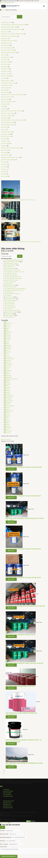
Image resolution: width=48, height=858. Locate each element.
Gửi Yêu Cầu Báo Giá (9, 856)
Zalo (10, 822)
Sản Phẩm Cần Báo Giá (5, 837)
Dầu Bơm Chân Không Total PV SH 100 (20, 686)
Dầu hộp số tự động (7, 807)
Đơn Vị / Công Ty (4, 844)
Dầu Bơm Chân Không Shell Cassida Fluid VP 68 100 (25, 606)
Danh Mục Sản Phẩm (8, 791)
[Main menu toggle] (44, 6)
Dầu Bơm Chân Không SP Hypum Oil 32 (20, 634)
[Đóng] (2, 827)
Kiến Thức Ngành (7, 792)
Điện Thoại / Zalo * (4, 834)
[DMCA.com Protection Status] (31, 821)
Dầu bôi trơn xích (7, 802)
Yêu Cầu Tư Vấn (6, 439)
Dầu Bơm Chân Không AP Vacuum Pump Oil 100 (24, 467)
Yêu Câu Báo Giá (7, 794)
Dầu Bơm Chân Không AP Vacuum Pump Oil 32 (23, 496)
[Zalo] (1, 786)
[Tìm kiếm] (19, 256)
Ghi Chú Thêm (3, 846)
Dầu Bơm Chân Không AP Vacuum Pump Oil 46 (23, 549)
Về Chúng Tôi (6, 789)
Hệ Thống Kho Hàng (8, 796)
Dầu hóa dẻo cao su (7, 806)
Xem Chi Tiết (11, 469)
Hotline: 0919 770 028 (20, 2)
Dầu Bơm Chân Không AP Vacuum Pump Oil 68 (23, 577)
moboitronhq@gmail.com (7, 2)
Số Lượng (2, 840)
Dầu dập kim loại (7, 804)
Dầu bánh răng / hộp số (8, 801)
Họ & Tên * (2, 830)
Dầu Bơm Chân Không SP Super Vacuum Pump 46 (24, 663)
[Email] (0, 786)
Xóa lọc (3, 252)
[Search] (19, 16)
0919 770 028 (4, 822)
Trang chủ (3, 10)
